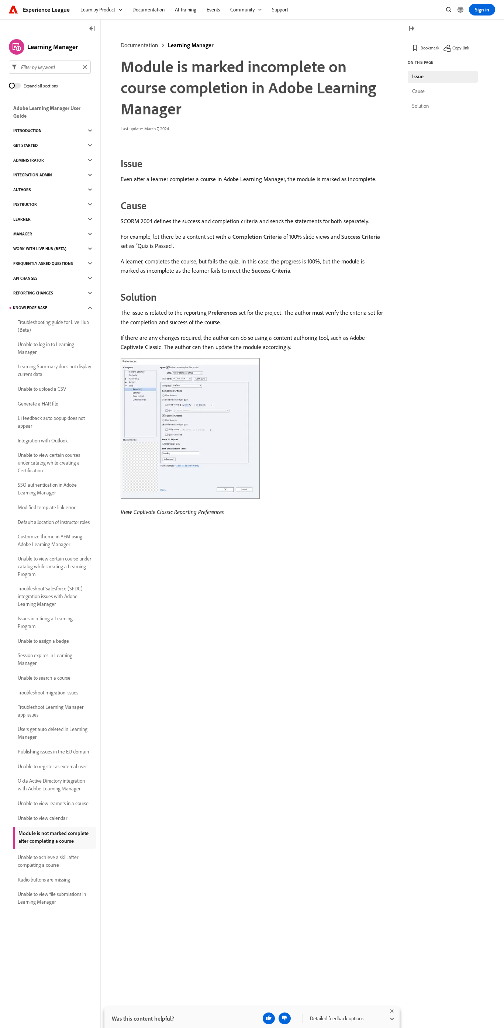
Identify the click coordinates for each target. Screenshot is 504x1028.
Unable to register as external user (52, 766)
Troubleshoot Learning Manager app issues (50, 711)
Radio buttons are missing (44, 879)
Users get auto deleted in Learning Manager (52, 733)
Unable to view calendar (42, 818)
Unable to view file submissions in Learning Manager (52, 898)
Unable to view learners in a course (53, 803)
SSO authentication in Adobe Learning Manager (47, 489)
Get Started (25, 145)
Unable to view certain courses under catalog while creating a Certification (49, 463)
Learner (22, 219)
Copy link (460, 48)
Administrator (28, 160)
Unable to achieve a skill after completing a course (48, 861)
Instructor (25, 204)
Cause (418, 91)
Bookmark (430, 48)
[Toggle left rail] (92, 29)
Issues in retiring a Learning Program (45, 622)
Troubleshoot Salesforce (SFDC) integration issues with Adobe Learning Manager (50, 596)
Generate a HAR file (38, 403)
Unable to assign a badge (43, 641)
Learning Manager (191, 45)
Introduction (27, 130)
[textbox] (50, 67)
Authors (22, 189)
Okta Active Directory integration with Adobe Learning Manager (51, 784)
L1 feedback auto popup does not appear (51, 422)
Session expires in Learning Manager (45, 659)
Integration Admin (32, 174)
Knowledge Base (30, 307)
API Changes (25, 278)
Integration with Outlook (43, 440)
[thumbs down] (285, 1018)
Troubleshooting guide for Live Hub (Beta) (53, 326)
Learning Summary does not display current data (54, 370)
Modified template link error (46, 507)
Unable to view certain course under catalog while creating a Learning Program (54, 566)
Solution (420, 106)
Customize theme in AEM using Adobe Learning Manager (50, 540)
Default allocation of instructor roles (54, 522)
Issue (418, 76)
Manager (22, 234)
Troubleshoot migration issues (48, 692)
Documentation (139, 45)
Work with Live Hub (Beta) (39, 248)
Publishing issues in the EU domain (53, 751)
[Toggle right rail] (411, 29)
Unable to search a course (44, 678)
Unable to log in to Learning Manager (46, 348)
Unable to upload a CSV (42, 389)
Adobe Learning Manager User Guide (46, 112)
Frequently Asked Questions (43, 263)
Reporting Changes (33, 293)
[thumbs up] (269, 1018)
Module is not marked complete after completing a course (53, 837)
